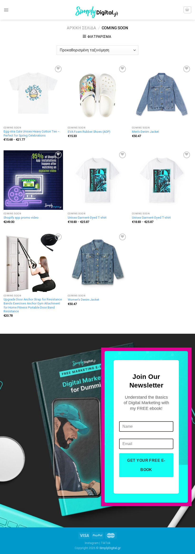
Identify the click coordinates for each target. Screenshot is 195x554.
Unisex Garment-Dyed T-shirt (87, 217)
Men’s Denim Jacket (145, 131)
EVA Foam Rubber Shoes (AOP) (89, 131)
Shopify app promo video (21, 217)
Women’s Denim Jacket (83, 299)
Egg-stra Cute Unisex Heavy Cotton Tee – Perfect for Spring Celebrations (31, 133)
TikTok (105, 543)
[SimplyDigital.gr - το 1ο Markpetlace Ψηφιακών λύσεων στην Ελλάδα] (97, 10)
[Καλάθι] (187, 9)
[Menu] (6, 10)
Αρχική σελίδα (81, 28)
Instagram (92, 543)
